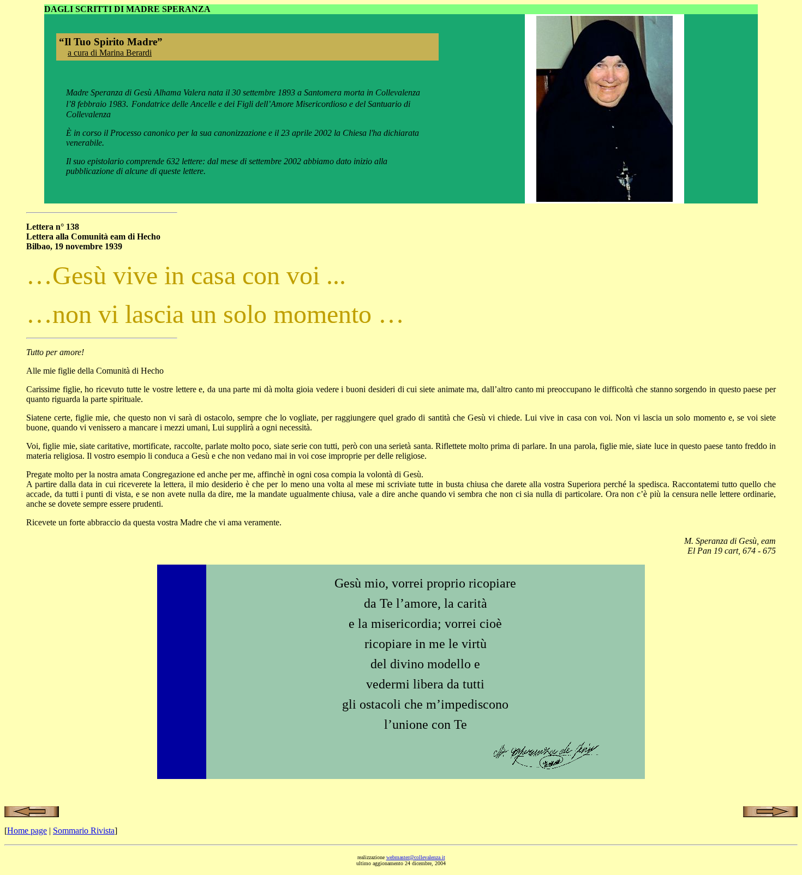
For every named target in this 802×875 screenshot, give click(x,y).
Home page (27, 830)
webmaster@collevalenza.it (415, 857)
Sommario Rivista (84, 830)
